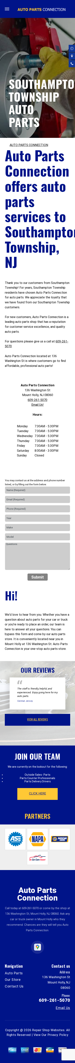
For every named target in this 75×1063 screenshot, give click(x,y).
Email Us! (37, 405)
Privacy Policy (58, 1035)
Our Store (13, 980)
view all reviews (37, 719)
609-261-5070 (37, 400)
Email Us (63, 1008)
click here (37, 793)
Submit (37, 577)
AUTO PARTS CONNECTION (29, 145)
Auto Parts (14, 973)
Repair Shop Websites (48, 1030)
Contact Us (14, 986)
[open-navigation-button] (7, 9)
